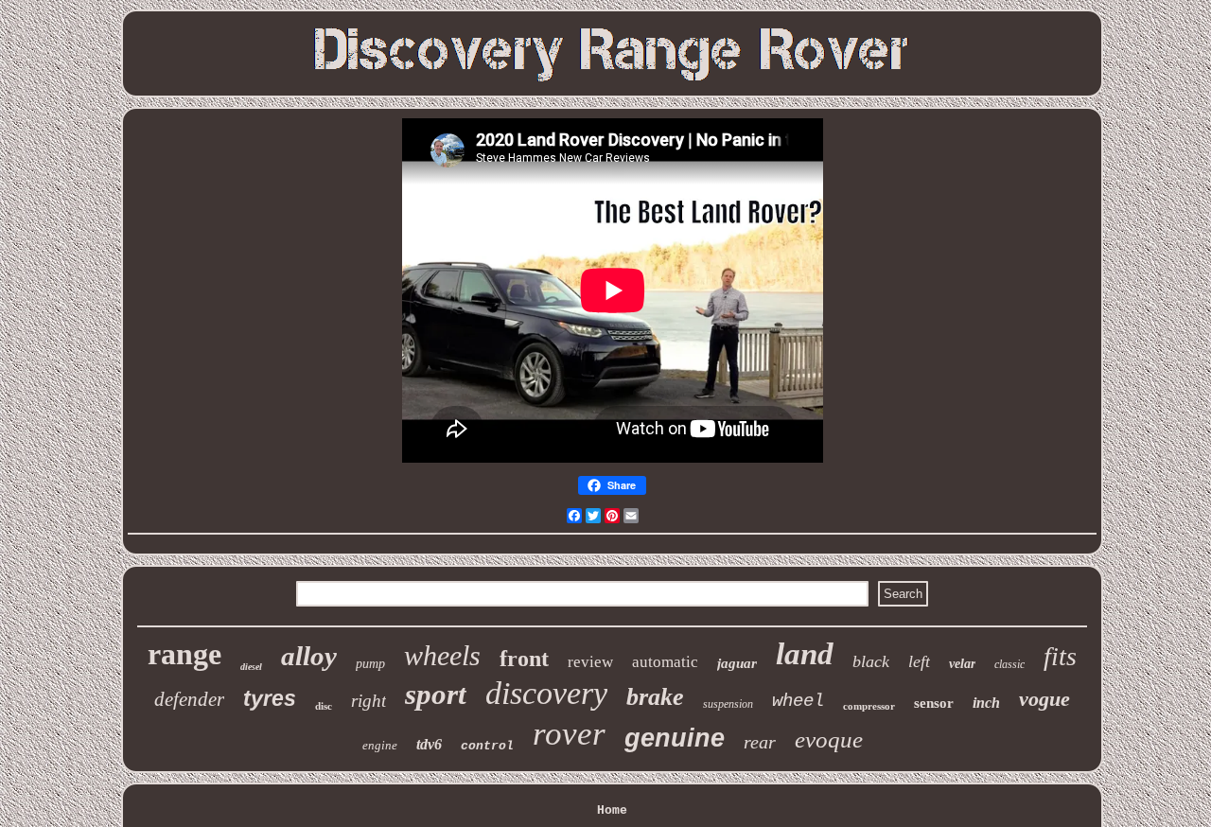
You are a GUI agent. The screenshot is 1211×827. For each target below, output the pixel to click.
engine (379, 745)
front (524, 658)
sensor (934, 703)
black (870, 661)
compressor (869, 706)
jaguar (737, 663)
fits (1060, 656)
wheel (798, 701)
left (919, 661)
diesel (251, 666)
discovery (546, 693)
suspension (728, 704)
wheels (442, 655)
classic (1009, 664)
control (487, 746)
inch (986, 703)
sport (435, 694)
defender (189, 699)
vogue (1044, 699)
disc (323, 706)
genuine (674, 738)
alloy (309, 656)
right (368, 701)
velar (962, 664)
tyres (269, 698)
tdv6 (429, 744)
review (590, 662)
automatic (665, 662)
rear (760, 741)
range (184, 654)
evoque (829, 739)
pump (370, 664)
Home (612, 810)
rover (569, 733)
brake (655, 697)
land (805, 654)
